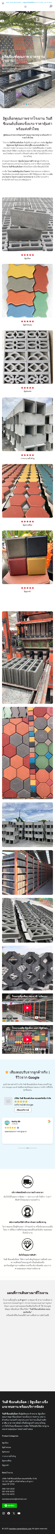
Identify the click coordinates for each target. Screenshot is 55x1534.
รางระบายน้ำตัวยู (9, 1456)
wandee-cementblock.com (20, 1528)
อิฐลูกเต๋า (5, 1465)
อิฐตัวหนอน (6, 1447)
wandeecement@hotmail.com (14, 1499)
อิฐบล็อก (5, 1443)
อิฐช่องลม (6, 1452)
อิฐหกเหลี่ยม (6, 1461)
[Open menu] (25, 6)
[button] (4, 60)
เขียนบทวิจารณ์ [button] (23, 1110)
